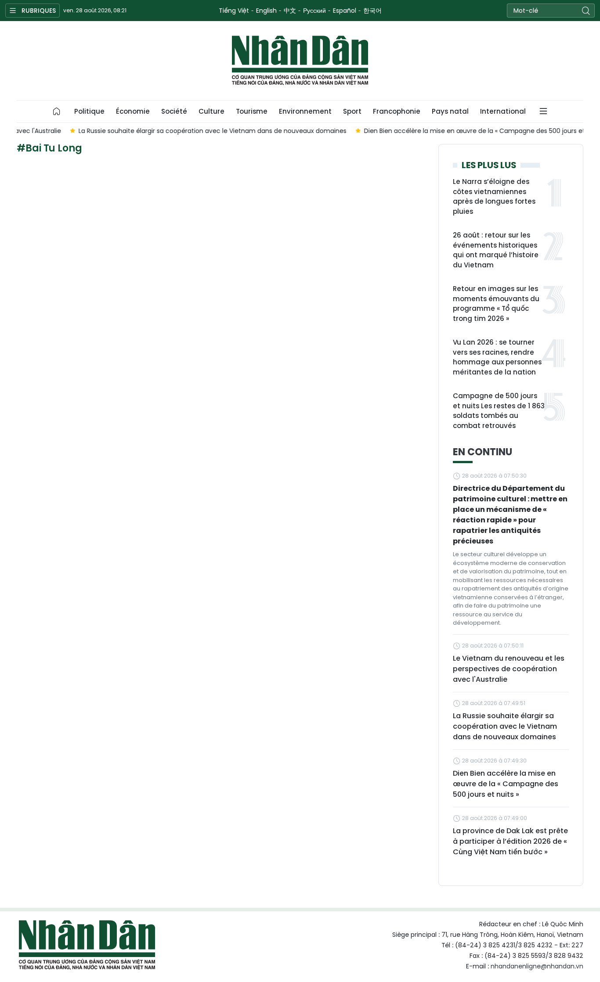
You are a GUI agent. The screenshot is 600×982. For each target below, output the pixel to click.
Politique (89, 111)
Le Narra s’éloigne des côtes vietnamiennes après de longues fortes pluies (494, 196)
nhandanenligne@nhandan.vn (537, 966)
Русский (314, 10)
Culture (211, 111)
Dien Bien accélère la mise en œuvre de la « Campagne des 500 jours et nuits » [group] (441, 130)
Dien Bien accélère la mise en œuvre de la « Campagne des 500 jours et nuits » (505, 783)
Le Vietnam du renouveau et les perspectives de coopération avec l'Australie (508, 668)
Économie (133, 111)
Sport (352, 111)
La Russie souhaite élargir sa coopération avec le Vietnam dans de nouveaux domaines (505, 726)
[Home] (56, 111)
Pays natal (450, 111)
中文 (290, 10)
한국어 (372, 10)
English (266, 10)
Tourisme (251, 111)
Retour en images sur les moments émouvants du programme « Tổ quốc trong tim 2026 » (496, 303)
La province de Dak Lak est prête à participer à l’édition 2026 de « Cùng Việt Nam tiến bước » (510, 841)
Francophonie (396, 111)
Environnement (305, 111)
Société (174, 111)
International (503, 111)
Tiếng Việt (234, 10)
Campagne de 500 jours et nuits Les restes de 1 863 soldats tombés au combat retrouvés (499, 410)
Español (344, 10)
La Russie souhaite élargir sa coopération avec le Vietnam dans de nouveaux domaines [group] (168, 130)
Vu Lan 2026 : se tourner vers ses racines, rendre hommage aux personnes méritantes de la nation (497, 357)
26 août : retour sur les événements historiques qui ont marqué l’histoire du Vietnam (496, 250)
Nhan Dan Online (300, 60)
